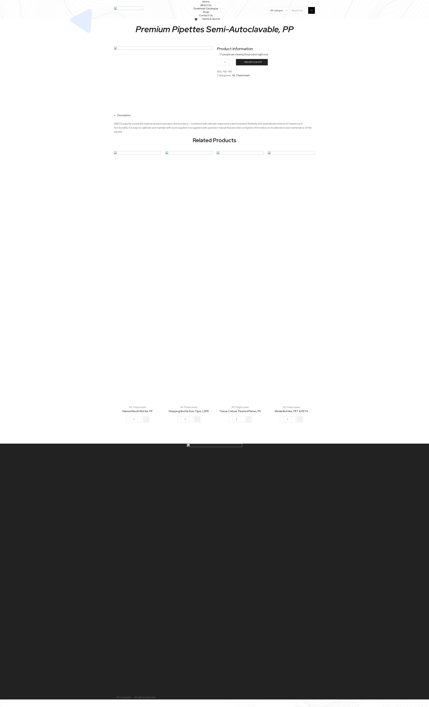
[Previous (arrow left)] (0, 705)
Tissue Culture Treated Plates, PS (240, 411)
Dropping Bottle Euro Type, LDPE (189, 411)
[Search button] (311, 10)
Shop (206, 12)
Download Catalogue (206, 8)
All (233, 75)
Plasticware (243, 75)
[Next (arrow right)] (1, 705)
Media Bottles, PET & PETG (291, 411)
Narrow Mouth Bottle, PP (137, 411)
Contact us (206, 15)
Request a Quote (253, 62)
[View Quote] (200, 19)
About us (205, 5)
